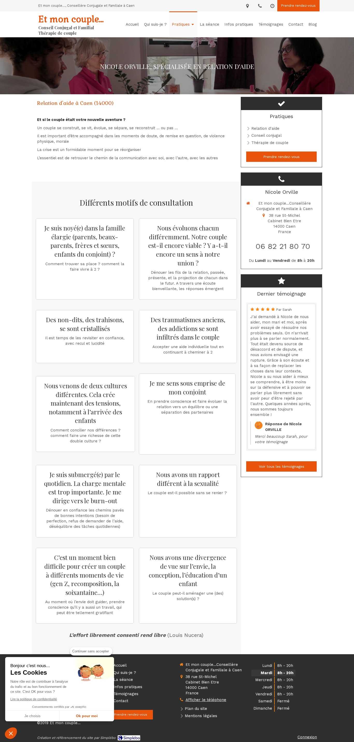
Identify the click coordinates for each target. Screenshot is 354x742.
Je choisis (32, 716)
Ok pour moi (87, 716)
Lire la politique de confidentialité (33, 699)
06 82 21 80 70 (283, 246)
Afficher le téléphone (206, 699)
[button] (11, 733)
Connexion (307, 737)
